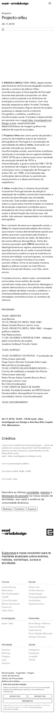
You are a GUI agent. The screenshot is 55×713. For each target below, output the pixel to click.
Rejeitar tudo (40, 696)
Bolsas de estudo (11, 603)
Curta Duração (9, 600)
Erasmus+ (7, 607)
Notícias (7, 508)
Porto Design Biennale (40, 633)
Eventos (19, 508)
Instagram (34, 649)
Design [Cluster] (37, 636)
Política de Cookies (35, 707)
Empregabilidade (38, 597)
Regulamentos (36, 603)
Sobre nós (34, 587)
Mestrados (7, 590)
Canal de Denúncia (10, 675)
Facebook (34, 653)
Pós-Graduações (10, 593)
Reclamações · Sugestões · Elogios (18, 673)
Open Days (7, 610)
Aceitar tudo (15, 696)
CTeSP (5, 597)
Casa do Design (37, 626)
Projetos (6, 656)
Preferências (27, 701)
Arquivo (6, 13)
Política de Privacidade (12, 678)
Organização (35, 593)
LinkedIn (33, 656)
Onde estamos (36, 590)
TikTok (32, 659)
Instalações (35, 600)
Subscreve (9, 552)
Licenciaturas (9, 587)
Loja (4, 659)
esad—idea (7, 623)
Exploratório (35, 630)
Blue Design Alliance (39, 623)
